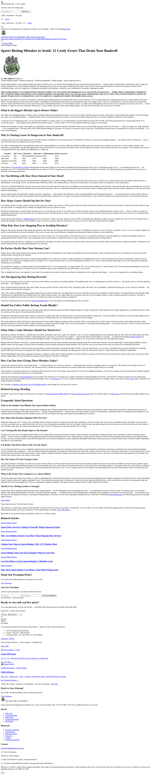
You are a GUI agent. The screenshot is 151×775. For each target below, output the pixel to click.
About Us (8, 736)
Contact (53, 39)
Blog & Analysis (11, 734)
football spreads (135, 337)
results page (55, 379)
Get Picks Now (61, 39)
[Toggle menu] (2, 41)
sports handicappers (26, 377)
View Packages (6, 583)
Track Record (10, 732)
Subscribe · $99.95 (7, 639)
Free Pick (8, 39)
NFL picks (130, 379)
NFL (20, 39)
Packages (15, 39)
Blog (49, 39)
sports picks (115, 394)
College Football (11, 715)
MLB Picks (9, 721)
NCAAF (25, 39)
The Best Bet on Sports (20, 167)
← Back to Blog (6, 43)
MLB (40, 39)
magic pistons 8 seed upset (80, 394)
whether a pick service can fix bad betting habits (29, 384)
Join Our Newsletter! (49, 595)
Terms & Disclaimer (12, 740)
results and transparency (40, 301)
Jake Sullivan (5, 500)
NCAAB (35, 39)
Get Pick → (26, 11)
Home (3, 39)
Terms (7, 19)
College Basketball (11, 719)
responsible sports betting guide (57, 394)
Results (44, 39)
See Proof (66, 29)
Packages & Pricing (12, 730)
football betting (29, 219)
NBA (30, 39)
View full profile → (64, 510)
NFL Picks (9, 713)
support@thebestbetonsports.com (12, 748)
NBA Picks (9, 717)
